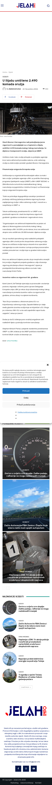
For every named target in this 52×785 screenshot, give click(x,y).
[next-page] (8, 588)
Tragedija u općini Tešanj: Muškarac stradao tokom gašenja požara (30, 677)
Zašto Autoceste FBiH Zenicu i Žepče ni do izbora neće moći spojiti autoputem (26, 526)
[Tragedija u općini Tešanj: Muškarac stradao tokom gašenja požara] (10, 676)
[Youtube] (34, 769)
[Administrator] (5, 89)
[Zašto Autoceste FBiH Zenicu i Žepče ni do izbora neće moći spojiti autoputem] (26, 505)
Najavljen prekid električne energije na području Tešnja (31, 660)
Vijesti (11, 72)
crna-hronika (12, 341)
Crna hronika (26, 571)
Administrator (15, 89)
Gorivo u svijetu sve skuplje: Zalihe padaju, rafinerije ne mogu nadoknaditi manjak (26, 474)
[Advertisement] (26, 41)
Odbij (26, 398)
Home (5, 72)
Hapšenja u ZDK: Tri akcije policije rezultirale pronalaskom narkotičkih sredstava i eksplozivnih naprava (26, 577)
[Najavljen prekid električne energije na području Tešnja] (10, 659)
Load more (25, 687)
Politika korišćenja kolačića (27, 412)
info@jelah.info (34, 762)
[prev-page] (4, 588)
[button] (47, 365)
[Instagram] (26, 769)
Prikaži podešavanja (26, 404)
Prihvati (26, 391)
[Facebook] (18, 769)
